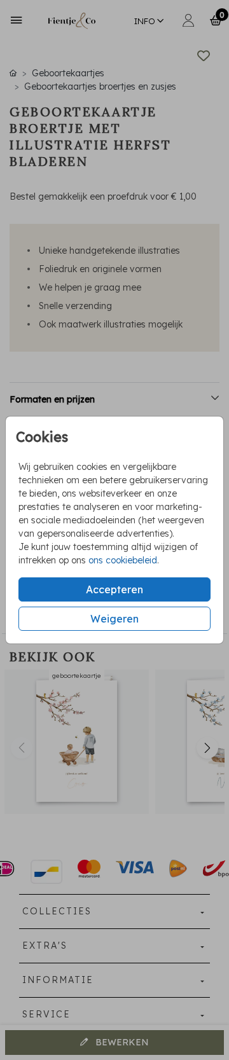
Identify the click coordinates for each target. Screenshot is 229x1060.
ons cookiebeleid (122, 560)
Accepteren (114, 589)
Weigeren (114, 618)
